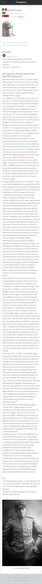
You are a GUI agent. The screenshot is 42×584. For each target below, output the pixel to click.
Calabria (20, 16)
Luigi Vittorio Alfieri (30, 405)
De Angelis (34, 354)
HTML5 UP (25, 580)
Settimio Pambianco (19, 155)
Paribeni (12, 182)
